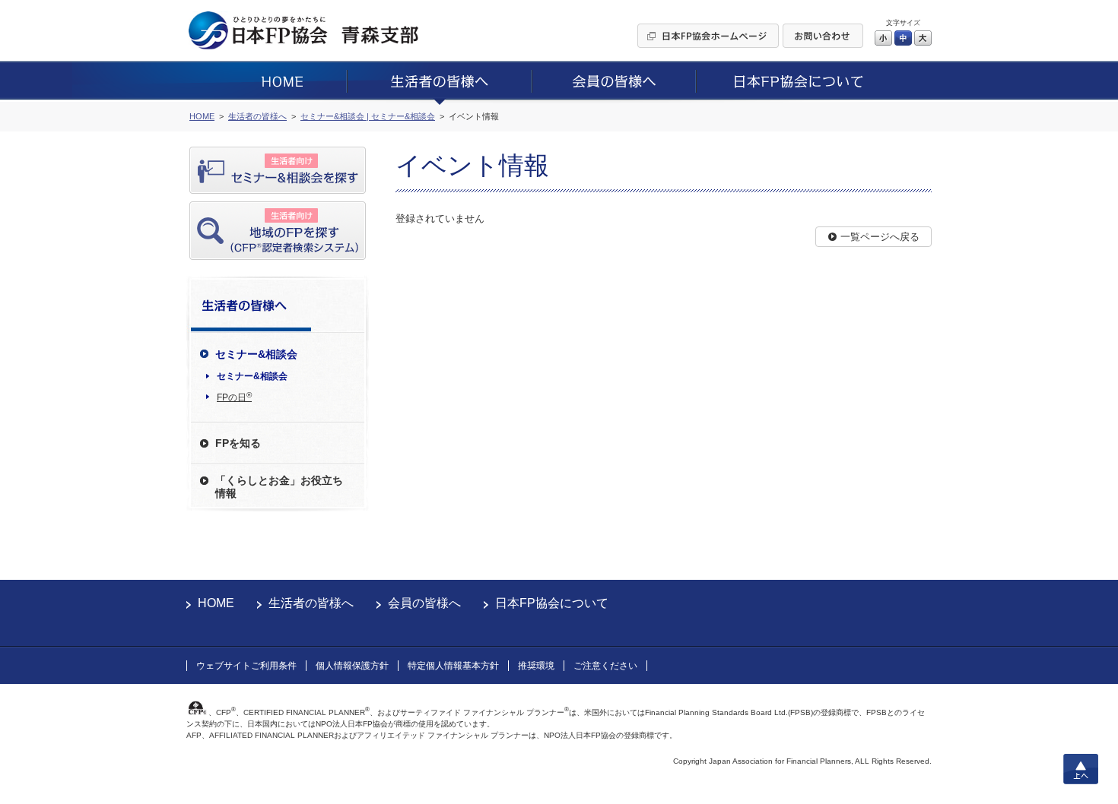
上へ (1080, 769)
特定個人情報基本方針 (453, 665)
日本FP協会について (551, 603)
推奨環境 (536, 665)
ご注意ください (605, 665)
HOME (216, 603)
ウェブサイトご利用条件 (246, 665)
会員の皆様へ (424, 603)
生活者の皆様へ (311, 603)
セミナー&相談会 (252, 376)
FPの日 (234, 397)
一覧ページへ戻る (879, 236)
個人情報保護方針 (352, 665)
